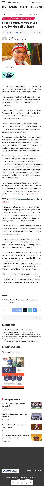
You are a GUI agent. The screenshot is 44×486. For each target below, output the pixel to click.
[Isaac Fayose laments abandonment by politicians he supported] (36, 437)
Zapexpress (11, 37)
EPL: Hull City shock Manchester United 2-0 (17, 330)
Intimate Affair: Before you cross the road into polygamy (22, 334)
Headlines (6, 18)
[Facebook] (35, 470)
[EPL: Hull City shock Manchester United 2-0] (36, 405)
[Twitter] (38, 470)
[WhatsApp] (41, 470)
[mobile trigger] (4, 2)
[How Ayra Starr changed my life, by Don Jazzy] (36, 416)
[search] (29, 2)
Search (38, 317)
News (32, 18)
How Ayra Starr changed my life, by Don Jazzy (18, 332)
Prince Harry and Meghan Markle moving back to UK (20, 341)
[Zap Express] (12, 2)
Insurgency (16, 18)
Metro (25, 18)
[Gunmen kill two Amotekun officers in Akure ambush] (36, 427)
